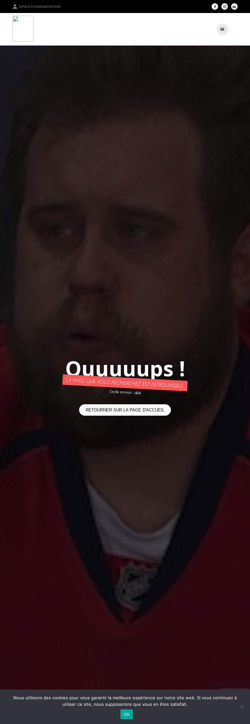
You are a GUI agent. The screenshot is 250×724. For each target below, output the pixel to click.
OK (127, 714)
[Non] (242, 707)
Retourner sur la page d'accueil (125, 410)
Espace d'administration (40, 7)
